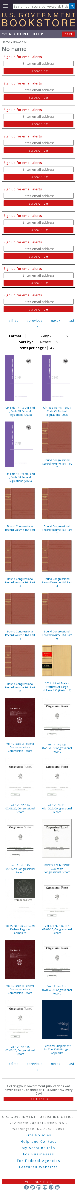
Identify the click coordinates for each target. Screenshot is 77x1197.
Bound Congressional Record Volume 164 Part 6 (57, 635)
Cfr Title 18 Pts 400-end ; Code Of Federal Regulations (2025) (20, 477)
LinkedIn (57, 1187)
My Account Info (38, 1148)
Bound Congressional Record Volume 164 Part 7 (57, 463)
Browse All (20, 42)
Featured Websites (38, 1167)
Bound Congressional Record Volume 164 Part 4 (57, 582)
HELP (38, 34)
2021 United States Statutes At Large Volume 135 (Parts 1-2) (57, 686)
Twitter (32, 1187)
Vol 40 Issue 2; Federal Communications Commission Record (20, 747)
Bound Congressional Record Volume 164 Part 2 (57, 529)
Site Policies (38, 1135)
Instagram (38, 1187)
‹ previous (34, 320)
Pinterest (51, 1187)
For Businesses (38, 1154)
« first (13, 320)
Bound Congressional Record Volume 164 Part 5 (20, 635)
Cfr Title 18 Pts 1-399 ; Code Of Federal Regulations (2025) (57, 411)
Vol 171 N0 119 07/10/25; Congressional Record (57, 808)
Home (6, 42)
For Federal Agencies (38, 1160)
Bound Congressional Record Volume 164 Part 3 (20, 582)
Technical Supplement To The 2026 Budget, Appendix (57, 1049)
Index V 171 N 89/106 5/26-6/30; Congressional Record (57, 868)
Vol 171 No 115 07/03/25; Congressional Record (20, 1050)
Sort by (25, 342)
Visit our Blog (38, 1181)
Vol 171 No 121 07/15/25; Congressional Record (57, 748)
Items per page (31, 348)
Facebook (26, 1187)
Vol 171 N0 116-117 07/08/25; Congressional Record (57, 929)
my (15, 34)
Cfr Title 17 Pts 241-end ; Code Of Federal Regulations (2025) (20, 411)
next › (55, 320)
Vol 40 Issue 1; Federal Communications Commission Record (20, 989)
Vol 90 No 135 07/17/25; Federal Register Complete (20, 929)
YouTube (45, 1187)
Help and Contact (38, 1141)
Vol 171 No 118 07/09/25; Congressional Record (20, 808)
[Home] (38, 25)
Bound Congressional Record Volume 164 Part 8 (20, 687)
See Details (38, 1099)
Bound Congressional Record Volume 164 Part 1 (20, 529)
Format (15, 336)
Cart (69, 34)
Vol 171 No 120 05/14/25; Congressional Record (20, 869)
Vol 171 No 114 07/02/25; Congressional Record (57, 990)
